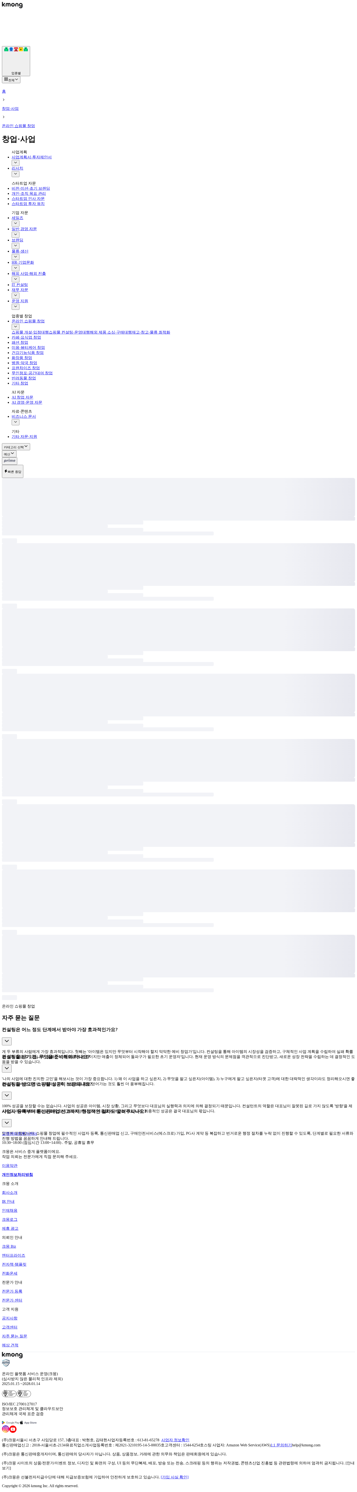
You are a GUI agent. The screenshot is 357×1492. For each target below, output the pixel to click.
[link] (9, 1133)
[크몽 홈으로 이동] (12, 7)
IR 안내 (8, 1201)
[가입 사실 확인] (174, 1477)
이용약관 (9, 1166)
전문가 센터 (12, 1300)
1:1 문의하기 (281, 1445)
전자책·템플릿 (14, 1264)
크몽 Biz (9, 1246)
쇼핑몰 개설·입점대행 (30, 332)
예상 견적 (10, 1345)
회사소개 (9, 1192)
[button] (178, 1037)
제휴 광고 (10, 1228)
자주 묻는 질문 (14, 1336)
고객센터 (9, 1327)
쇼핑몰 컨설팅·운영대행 (69, 332)
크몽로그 (9, 1219)
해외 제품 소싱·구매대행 (111, 332)
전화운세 (9, 1273)
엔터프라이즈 (13, 1255)
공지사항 (9, 1318)
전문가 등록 (12, 1291)
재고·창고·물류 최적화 (151, 332)
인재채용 (9, 1210)
